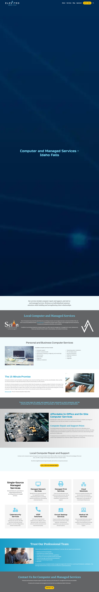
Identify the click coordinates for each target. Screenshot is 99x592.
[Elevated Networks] (12, 3)
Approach (79, 3)
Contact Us (49, 587)
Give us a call (8, 391)
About (63, 3)
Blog (74, 3)
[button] (27, 427)
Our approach (40, 322)
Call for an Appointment (49, 465)
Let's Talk (87, 3)
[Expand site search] (93, 3)
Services (69, 3)
